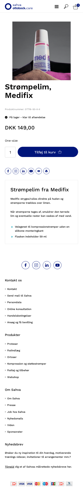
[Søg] (68, 4)
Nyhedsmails (15, 418)
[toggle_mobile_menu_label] (59, 4)
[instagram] (16, 171)
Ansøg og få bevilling (20, 322)
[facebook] (8, 171)
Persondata (14, 302)
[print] (46, 171)
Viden (10, 425)
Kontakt (12, 289)
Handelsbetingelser (19, 315)
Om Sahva (13, 398)
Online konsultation (19, 309)
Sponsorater (15, 431)
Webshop (13, 377)
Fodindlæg (13, 350)
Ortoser (12, 357)
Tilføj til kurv (45, 152)
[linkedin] (23, 171)
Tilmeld (9, 466)
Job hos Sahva (16, 411)
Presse (11, 405)
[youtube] (31, 171)
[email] (39, 171)
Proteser (12, 343)
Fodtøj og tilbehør (18, 370)
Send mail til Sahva (19, 295)
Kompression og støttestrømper (26, 363)
